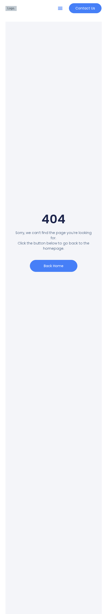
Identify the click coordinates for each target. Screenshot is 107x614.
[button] (60, 8)
